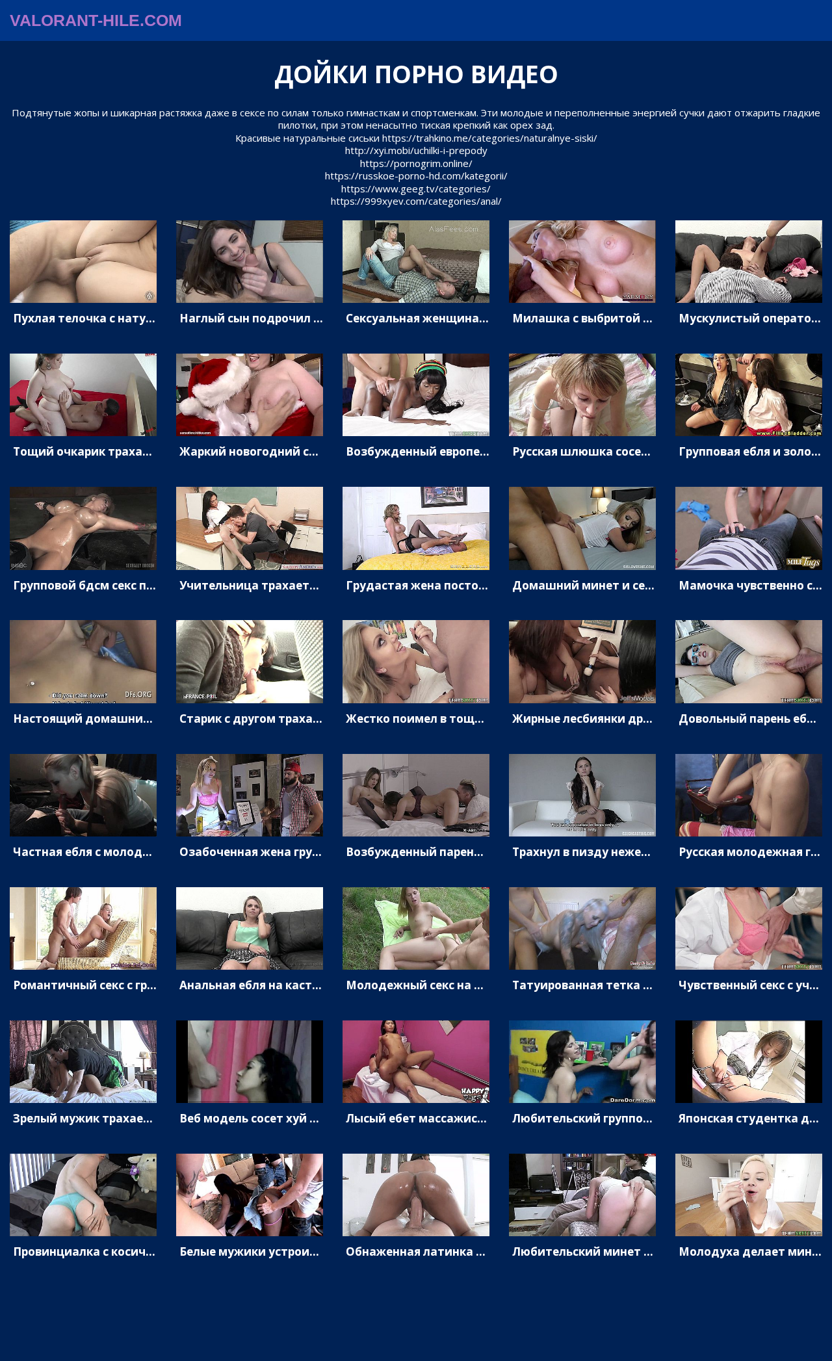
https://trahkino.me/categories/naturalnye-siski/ (489, 137)
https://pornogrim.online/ (416, 163)
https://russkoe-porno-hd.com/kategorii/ (416, 175)
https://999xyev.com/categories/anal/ (416, 200)
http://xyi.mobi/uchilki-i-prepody (416, 150)
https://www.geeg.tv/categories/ (416, 188)
